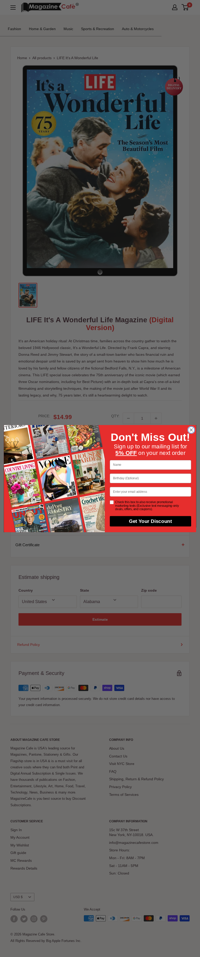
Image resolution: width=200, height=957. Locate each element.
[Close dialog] (191, 430)
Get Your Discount (150, 521)
